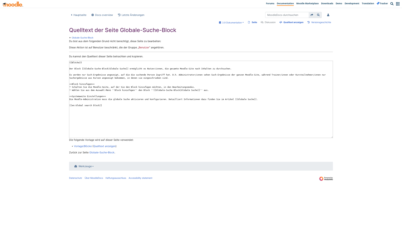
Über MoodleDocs (94, 178)
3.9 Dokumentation (231, 22)
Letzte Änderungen (133, 14)
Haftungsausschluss (116, 178)
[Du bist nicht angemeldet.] (329, 15)
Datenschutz (75, 178)
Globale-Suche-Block (82, 37)
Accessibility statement (140, 178)
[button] (398, 4)
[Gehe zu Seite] (312, 15)
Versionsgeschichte (321, 22)
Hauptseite (79, 14)
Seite (254, 22)
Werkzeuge (85, 166)
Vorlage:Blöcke (83, 146)
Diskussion (270, 22)
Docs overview (104, 14)
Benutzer (144, 47)
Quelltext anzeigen (293, 22)
